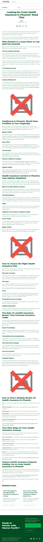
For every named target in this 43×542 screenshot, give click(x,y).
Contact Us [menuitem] (19, 537)
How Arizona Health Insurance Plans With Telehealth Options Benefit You (30, 493)
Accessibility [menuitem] (11, 538)
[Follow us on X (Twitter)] (36, 538)
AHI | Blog (4, 7)
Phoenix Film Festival (34, 87)
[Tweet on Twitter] (23, 26)
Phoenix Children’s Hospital (22, 161)
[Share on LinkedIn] (17, 26)
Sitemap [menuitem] (16, 538)
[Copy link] (26, 26)
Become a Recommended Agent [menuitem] (9, 537)
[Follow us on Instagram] (39, 538)
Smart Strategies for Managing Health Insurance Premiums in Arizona (11, 493)
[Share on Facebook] (20, 26)
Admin (21, 20)
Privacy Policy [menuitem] (4, 538)
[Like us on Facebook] (33, 538)
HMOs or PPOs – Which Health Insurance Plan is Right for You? (21, 288)
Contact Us (29, 530)
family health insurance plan (25, 295)
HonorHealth (5, 154)
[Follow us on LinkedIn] (31, 538)
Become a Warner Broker (33, 525)
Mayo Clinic (27, 144)
